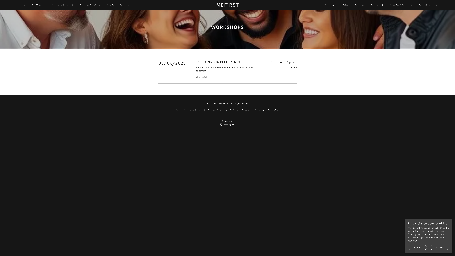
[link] (227, 5)
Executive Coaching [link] (62, 5)
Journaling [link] (377, 5)
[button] (435, 4)
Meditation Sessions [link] (118, 5)
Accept (439, 248)
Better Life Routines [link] (353, 5)
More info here (203, 77)
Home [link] (22, 5)
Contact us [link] (424, 5)
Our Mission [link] (38, 5)
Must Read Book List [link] (400, 5)
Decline (417, 248)
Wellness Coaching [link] (90, 5)
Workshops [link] (330, 5)
